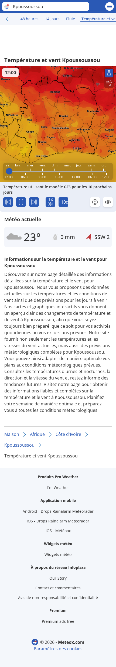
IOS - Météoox (58, 530)
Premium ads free (58, 621)
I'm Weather (58, 487)
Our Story (58, 578)
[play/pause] (21, 202)
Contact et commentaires (58, 587)
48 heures (30, 18)
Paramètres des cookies (58, 649)
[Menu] (109, 6)
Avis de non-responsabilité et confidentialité (58, 597)
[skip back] (8, 202)
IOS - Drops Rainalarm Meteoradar (58, 521)
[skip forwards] (34, 202)
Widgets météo (58, 554)
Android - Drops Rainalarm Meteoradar (58, 511)
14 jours (52, 18)
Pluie (70, 18)
